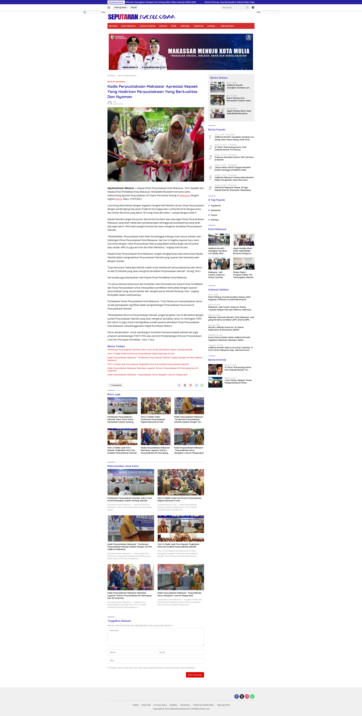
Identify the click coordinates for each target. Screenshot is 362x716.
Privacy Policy (160, 705)
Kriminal (163, 26)
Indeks (136, 705)
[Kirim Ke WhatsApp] (202, 385)
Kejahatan (216, 210)
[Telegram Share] (196, 385)
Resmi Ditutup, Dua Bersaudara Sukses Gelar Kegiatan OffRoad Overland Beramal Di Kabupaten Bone (200, 2)
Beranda (113, 26)
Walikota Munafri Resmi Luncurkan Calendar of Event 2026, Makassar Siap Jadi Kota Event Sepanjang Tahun (230, 348)
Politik (173, 26)
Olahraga (184, 26)
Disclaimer (185, 705)
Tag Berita (198, 26)
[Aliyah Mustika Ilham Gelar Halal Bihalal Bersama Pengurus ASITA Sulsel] (217, 113)
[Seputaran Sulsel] (141, 16)
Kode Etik (146, 705)
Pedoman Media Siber (203, 705)
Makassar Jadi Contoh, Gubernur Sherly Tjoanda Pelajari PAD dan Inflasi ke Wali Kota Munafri (217, 275)
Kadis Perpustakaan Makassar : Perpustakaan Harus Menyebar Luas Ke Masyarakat (147, 374)
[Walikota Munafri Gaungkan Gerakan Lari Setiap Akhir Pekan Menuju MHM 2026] (217, 87)
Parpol (214, 215)
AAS (114, 102)
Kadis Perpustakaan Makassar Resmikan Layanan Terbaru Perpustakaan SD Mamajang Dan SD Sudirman (152, 369)
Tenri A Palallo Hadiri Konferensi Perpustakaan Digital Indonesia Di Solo (140, 353)
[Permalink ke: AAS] (109, 102)
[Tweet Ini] (185, 385)
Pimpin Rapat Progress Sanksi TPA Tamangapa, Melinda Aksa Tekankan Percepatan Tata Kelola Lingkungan (243, 275)
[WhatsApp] (252, 696)
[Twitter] (242, 696)
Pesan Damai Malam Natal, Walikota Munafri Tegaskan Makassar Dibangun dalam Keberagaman (229, 338)
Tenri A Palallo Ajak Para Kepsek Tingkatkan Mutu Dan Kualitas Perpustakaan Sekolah (148, 364)
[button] (247, 7)
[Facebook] (236, 696)
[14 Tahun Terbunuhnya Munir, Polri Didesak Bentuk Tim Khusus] (215, 369)
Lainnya (211, 26)
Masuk (134, 7)
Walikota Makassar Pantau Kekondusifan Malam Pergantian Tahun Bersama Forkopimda (234, 178)
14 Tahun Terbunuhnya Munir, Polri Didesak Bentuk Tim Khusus (230, 148)
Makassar (185, 195)
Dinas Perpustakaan (116, 81)
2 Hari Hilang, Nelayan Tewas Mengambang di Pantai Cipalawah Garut (238, 381)
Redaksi (173, 705)
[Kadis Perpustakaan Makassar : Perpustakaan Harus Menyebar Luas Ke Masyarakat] (189, 436)
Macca (118, 199)
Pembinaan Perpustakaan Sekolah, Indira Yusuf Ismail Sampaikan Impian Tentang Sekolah (150, 349)
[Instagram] (247, 696)
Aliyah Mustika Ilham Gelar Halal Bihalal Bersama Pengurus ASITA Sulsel (239, 112)
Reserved (204, 709)
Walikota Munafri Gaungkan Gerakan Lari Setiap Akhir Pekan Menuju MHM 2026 (239, 86)
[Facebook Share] (179, 385)
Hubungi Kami (120, 7)
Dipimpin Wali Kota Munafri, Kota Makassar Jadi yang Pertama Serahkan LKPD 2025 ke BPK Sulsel (231, 318)
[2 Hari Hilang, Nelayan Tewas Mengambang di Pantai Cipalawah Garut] (215, 382)
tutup (103, 12)
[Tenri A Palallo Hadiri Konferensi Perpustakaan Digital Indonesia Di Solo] (156, 405)
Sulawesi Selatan (147, 26)
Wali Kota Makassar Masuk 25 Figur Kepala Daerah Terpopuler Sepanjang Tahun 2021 (233, 188)
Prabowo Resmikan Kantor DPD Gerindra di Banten (234, 158)
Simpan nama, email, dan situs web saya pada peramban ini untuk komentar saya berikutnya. (152, 667)
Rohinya (214, 219)
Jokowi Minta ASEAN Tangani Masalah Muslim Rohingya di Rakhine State (233, 168)
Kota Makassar (128, 26)
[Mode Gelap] (253, 7)
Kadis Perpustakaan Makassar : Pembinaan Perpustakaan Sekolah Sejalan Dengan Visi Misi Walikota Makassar (154, 358)
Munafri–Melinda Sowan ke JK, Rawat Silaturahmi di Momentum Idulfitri (226, 328)
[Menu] (109, 7)
